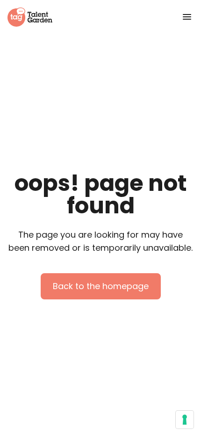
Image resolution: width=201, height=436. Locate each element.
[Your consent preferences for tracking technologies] (185, 420)
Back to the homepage (101, 286)
